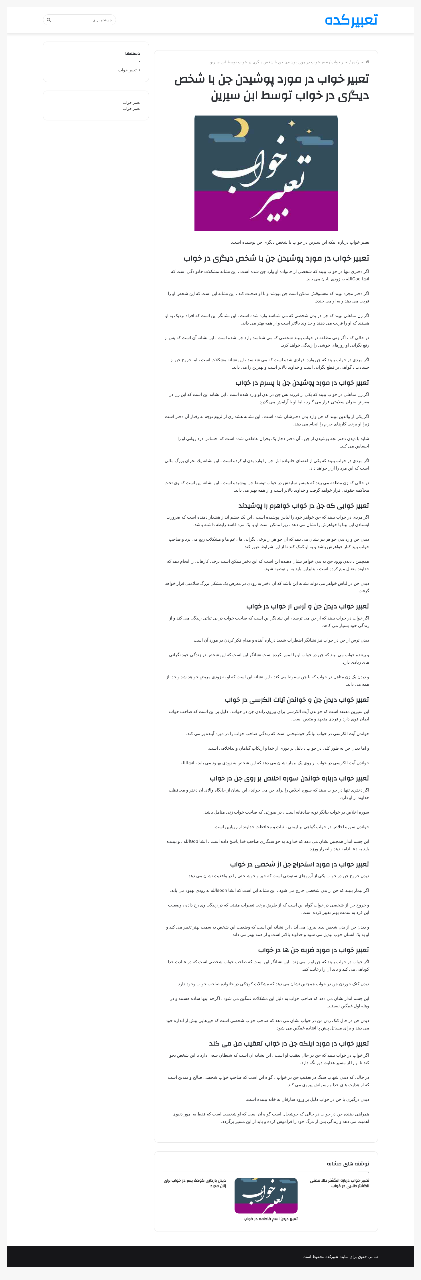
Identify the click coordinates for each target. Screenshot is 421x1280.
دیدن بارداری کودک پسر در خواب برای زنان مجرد (195, 1183)
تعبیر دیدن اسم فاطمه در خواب (271, 1219)
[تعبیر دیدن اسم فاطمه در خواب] (266, 1195)
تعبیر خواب (131, 102)
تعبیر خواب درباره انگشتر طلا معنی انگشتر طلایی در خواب (339, 1183)
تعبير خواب (340, 62)
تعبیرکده (359, 62)
